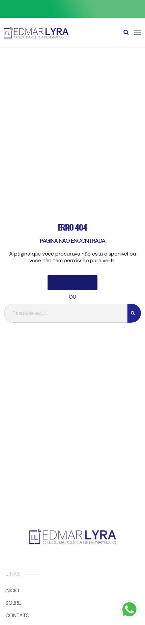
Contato (17, 615)
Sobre (13, 603)
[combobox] (65, 313)
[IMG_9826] (72, 16)
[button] (126, 32)
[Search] (134, 313)
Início (12, 590)
